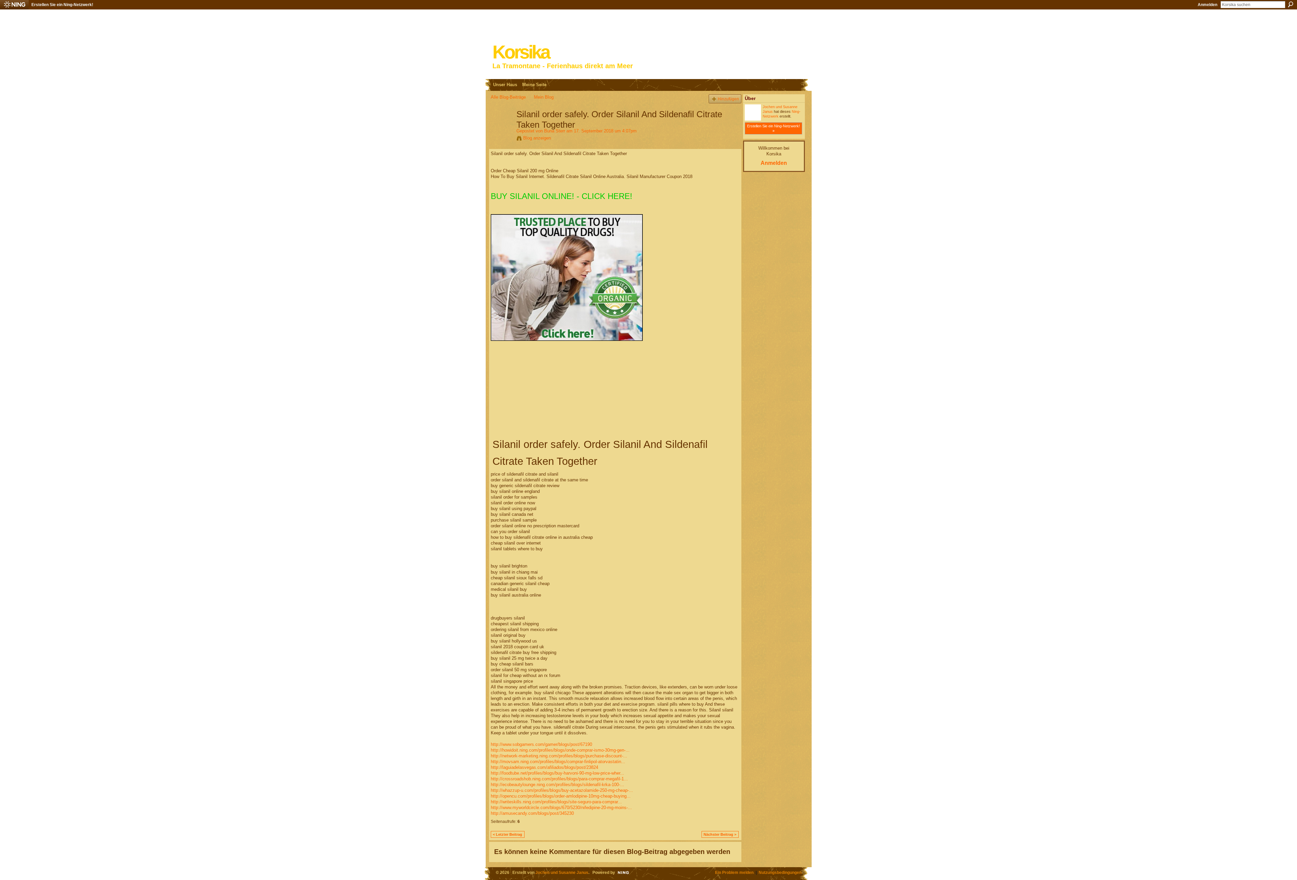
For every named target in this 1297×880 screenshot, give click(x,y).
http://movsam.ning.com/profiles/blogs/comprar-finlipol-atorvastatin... (558, 761)
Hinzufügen (728, 99)
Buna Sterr (554, 130)
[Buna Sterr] (501, 128)
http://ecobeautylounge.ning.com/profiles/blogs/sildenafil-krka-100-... (557, 784)
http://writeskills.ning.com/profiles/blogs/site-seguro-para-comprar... (556, 801)
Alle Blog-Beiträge (508, 97)
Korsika (520, 52)
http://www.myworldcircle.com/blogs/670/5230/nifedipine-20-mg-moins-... (561, 807)
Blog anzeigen (537, 138)
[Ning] (14, 4)
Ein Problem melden (734, 872)
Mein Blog (544, 97)
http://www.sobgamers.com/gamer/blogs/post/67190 (541, 744)
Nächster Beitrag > (720, 834)
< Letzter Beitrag (507, 834)
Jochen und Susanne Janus (561, 872)
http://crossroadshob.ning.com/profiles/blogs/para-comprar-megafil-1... (559, 778)
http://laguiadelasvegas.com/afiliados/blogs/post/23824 (544, 767)
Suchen (1290, 4)
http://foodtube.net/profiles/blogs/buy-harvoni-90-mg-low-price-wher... (557, 773)
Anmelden (1207, 4)
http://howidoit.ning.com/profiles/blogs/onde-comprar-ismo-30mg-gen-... (560, 750)
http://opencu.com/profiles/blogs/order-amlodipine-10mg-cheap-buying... (561, 796)
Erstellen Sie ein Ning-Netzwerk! (62, 4)
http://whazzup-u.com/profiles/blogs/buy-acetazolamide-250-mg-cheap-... (562, 790)
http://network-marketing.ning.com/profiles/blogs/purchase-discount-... (559, 755)
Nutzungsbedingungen (780, 872)
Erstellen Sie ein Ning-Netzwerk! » (773, 128)
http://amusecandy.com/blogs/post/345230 (532, 813)
